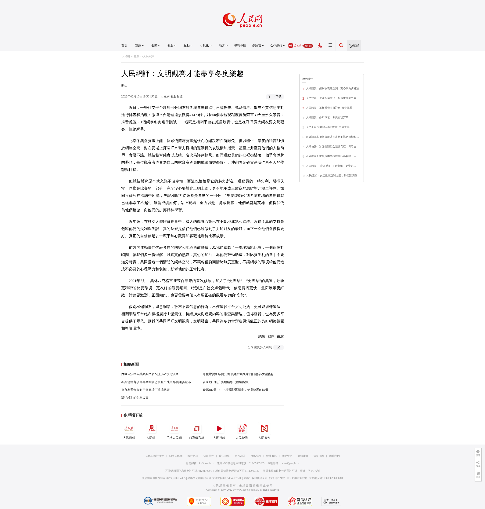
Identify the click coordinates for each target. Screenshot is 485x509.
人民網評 (148, 56)
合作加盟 (240, 456)
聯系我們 (334, 456)
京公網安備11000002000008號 (326, 478)
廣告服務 (224, 456)
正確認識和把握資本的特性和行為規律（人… (332, 156)
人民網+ (151, 437)
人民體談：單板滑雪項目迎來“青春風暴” (329, 107)
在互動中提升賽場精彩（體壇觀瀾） (227, 382)
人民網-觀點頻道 (171, 96)
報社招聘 (193, 456)
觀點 (136, 56)
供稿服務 (255, 456)
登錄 (356, 45)
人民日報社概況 (155, 456)
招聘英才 (208, 456)
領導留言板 (196, 437)
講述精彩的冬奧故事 (135, 397)
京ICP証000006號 (297, 478)
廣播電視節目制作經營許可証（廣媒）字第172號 (291, 470)
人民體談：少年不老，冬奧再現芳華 (327, 117)
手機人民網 (174, 437)
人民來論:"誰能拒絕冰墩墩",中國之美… (329, 127)
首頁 (124, 45)
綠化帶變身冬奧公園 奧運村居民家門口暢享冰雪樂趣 (238, 374)
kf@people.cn (206, 463)
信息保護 (318, 456)
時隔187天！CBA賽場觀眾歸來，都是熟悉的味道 (235, 389)
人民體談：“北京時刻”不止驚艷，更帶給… (331, 165)
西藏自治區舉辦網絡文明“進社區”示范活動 (149, 374)
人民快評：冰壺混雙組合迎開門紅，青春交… (332, 146)
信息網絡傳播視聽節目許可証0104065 (163, 478)
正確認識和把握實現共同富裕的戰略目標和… (332, 136)
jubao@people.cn (290, 463)
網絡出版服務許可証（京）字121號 (264, 478)
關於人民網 (175, 456)
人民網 (126, 56)
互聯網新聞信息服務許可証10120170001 (188, 470)
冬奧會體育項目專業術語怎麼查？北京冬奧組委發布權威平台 (162, 382)
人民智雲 (242, 437)
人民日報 (129, 437)
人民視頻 (219, 437)
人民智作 (264, 437)
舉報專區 (240, 45)
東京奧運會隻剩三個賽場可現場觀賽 (145, 389)
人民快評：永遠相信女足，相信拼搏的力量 (331, 98)
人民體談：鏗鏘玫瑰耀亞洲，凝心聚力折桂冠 (332, 88)
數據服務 (271, 456)
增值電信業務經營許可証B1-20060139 (237, 470)
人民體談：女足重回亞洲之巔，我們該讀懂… (333, 175)
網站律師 (303, 456)
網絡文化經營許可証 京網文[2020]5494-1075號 (215, 478)
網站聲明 (287, 456)
